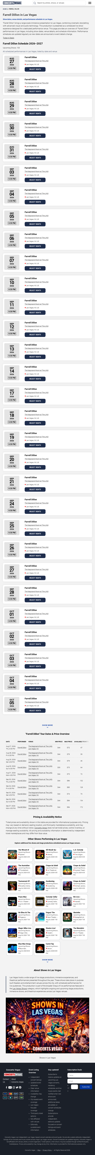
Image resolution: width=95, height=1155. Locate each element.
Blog (39, 1150)
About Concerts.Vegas (17, 1080)
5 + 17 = (68, 1087)
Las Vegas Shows (20, 989)
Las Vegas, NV (33, 749)
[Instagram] (13, 1088)
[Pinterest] (20, 1087)
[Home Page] (12, 3)
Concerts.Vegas (40, 828)
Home (5, 9)
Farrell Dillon (22, 748)
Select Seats (35, 69)
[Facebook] (6, 1088)
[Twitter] (17, 1088)
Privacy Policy (47, 1150)
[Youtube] (10, 1088)
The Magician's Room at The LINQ (36, 61)
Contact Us (6, 1080)
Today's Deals (8, 38)
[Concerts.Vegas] (13, 1075)
